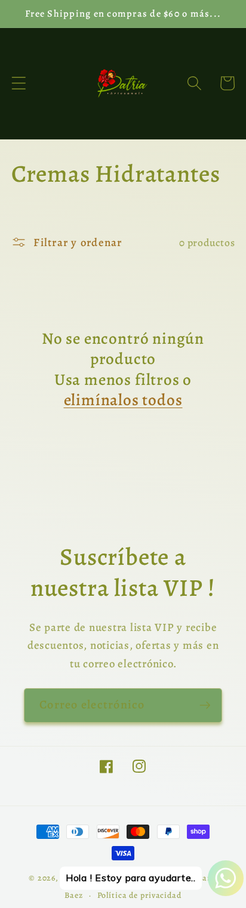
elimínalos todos (123, 400)
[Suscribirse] (205, 705)
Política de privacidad (139, 895)
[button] (18, 83)
